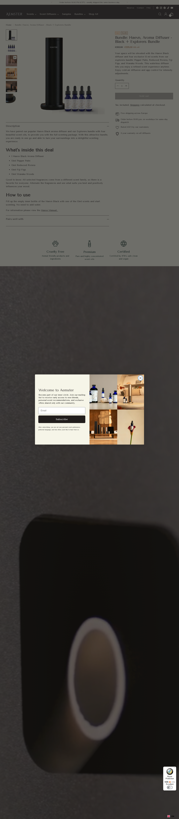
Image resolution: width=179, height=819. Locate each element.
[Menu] (174, 768)
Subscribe (62, 419)
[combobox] (170, 816)
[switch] (170, 787)
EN (172, 816)
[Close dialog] (140, 378)
